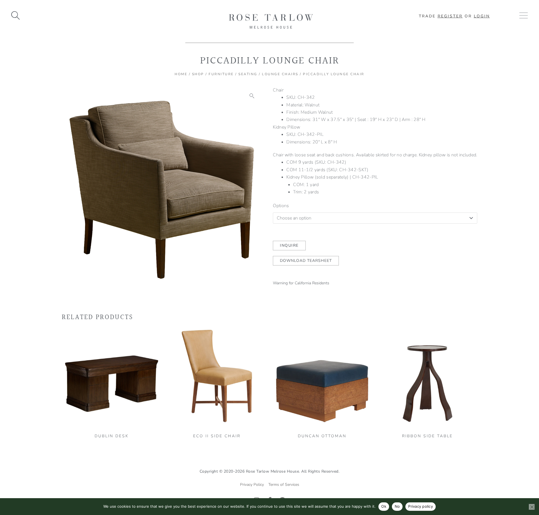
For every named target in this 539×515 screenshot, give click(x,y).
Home (181, 74)
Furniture (221, 74)
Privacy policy (420, 506)
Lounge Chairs (280, 74)
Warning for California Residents (301, 283)
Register (450, 16)
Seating (247, 74)
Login (482, 16)
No (397, 506)
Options (281, 206)
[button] (252, 96)
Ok (383, 506)
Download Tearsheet (306, 260)
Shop (198, 74)
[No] (532, 507)
